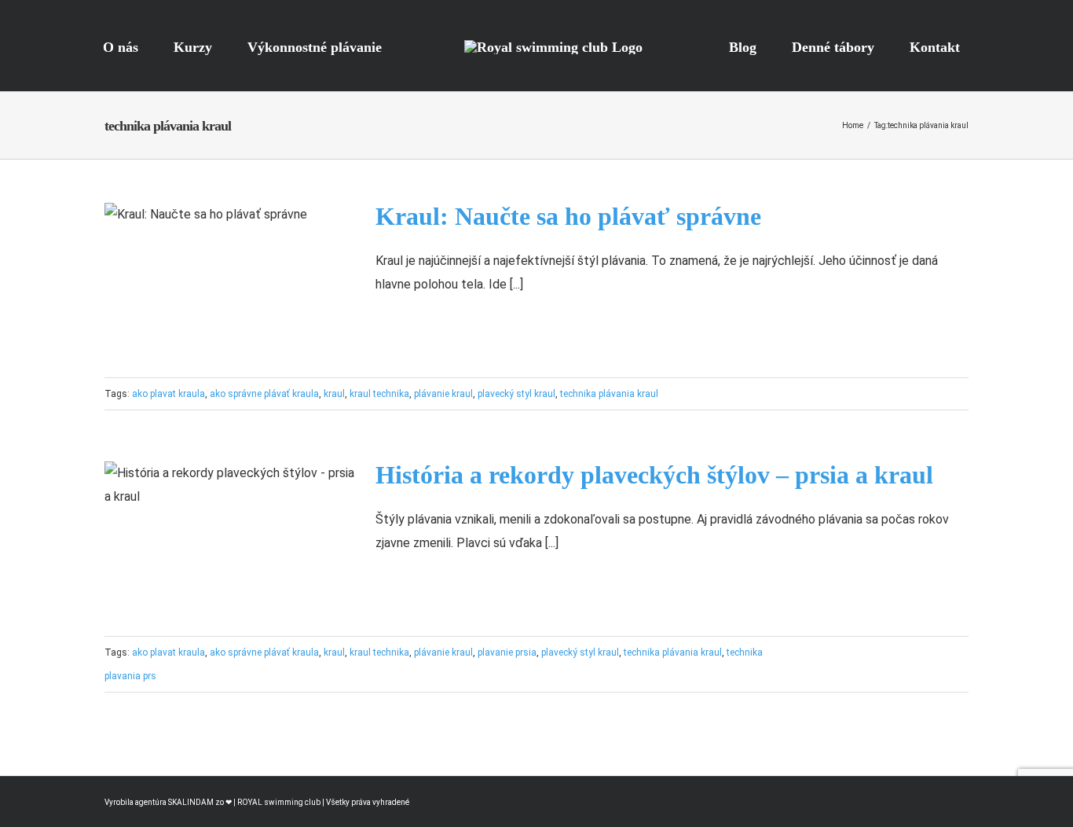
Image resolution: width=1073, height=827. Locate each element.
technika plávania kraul (609, 393)
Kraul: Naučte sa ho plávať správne (568, 216)
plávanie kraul (443, 393)
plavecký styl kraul (516, 393)
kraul (334, 393)
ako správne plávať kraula (264, 393)
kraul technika (379, 393)
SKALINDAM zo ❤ (200, 802)
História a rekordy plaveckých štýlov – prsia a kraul (654, 475)
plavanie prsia (507, 652)
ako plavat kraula (168, 393)
